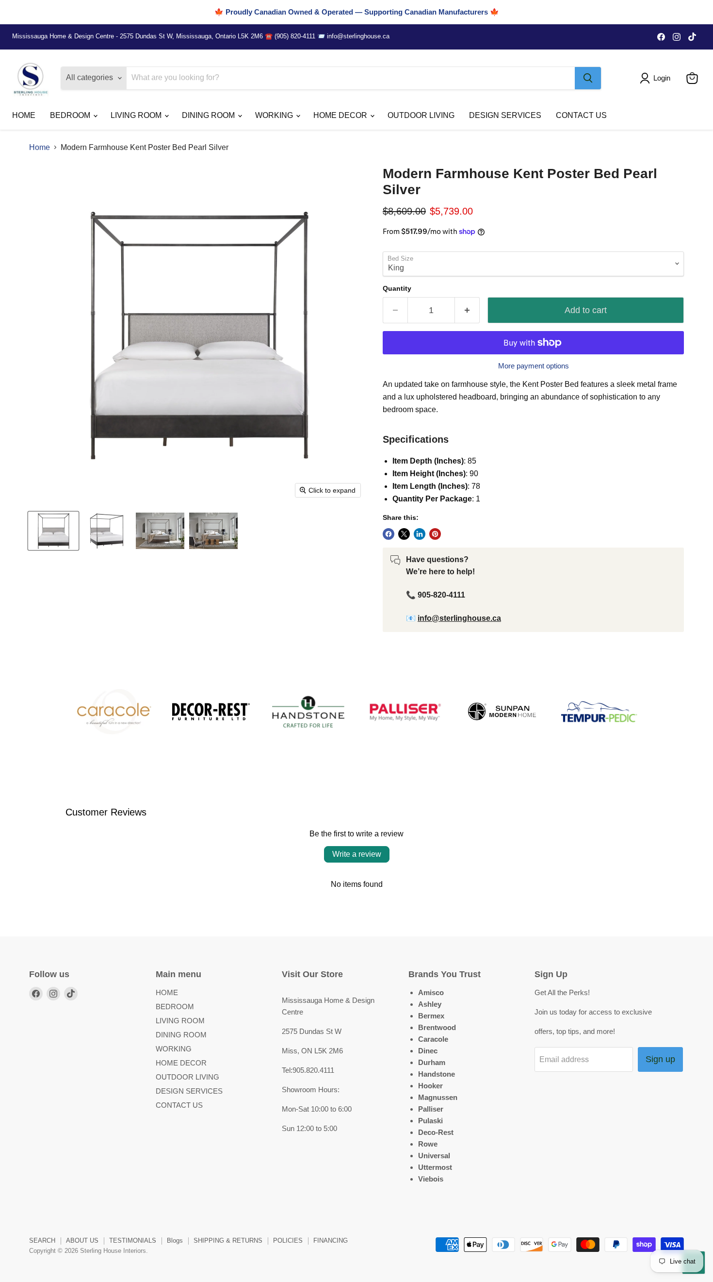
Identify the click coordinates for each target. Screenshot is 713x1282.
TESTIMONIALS (132, 1240)
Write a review (356, 854)
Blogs (175, 1240)
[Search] (588, 78)
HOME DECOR (341, 115)
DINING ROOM (209, 115)
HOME (23, 115)
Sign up (660, 1059)
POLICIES (288, 1240)
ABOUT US (82, 1240)
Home (39, 147)
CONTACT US (581, 115)
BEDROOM (71, 115)
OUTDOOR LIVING (421, 115)
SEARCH (42, 1240)
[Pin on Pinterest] (435, 534)
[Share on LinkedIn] (419, 534)
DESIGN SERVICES (505, 115)
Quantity (397, 288)
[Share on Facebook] (388, 534)
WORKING (275, 115)
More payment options (533, 366)
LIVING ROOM (137, 115)
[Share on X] (404, 534)
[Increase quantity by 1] (467, 310)
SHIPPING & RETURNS (228, 1240)
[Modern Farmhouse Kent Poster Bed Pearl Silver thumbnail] (53, 531)
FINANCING (330, 1240)
